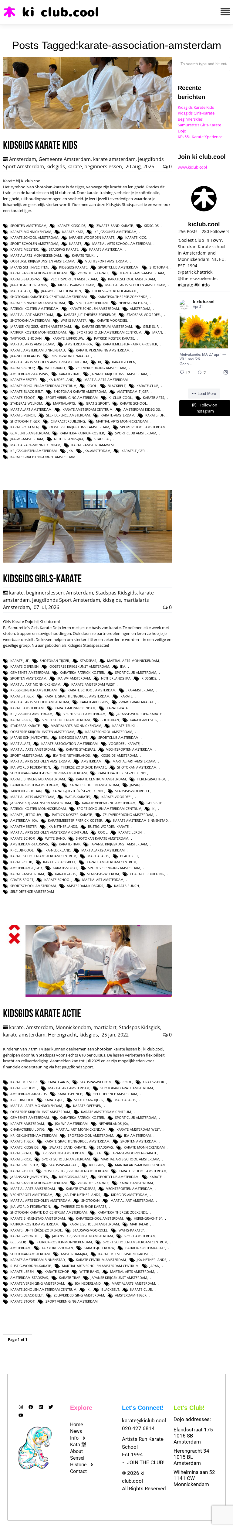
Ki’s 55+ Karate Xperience (200, 136)
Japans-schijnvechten (29, 267)
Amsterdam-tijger (133, 391)
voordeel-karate (93, 273)
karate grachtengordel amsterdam (42, 456)
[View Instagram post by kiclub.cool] (223, 342)
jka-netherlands (25, 356)
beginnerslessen (103, 166)
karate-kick (135, 237)
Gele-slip (150, 326)
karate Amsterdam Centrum (87, 409)
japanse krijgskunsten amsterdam (40, 326)
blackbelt (117, 385)
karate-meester (24, 249)
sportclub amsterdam (118, 267)
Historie (78, 1465)
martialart (20, 291)
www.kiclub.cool (192, 167)
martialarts (64, 403)
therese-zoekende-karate (114, 291)
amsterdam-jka (78, 344)
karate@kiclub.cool (144, 1420)
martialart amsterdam (31, 409)
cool (92, 385)
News (76, 1431)
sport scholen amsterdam (34, 243)
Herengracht (62, 1034)
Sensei (77, 1458)
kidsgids (55, 166)
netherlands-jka (68, 439)
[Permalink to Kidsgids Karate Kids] (87, 127)
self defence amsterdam (68, 415)
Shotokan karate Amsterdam (80, 391)
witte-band (55, 367)
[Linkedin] (41, 1407)
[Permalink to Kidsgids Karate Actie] (87, 996)
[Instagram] (21, 1407)
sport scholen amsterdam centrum (109, 332)
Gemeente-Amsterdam (29, 433)
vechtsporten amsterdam (74, 279)
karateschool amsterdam (131, 279)
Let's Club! (189, 1407)
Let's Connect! (143, 1407)
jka (70, 450)
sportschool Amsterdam (143, 427)
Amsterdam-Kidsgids (141, 409)
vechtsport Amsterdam (106, 261)
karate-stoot (22, 397)
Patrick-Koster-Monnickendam (38, 332)
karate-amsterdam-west (93, 445)
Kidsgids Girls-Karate (196, 113)
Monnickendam (73, 1027)
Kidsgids (151, 225)
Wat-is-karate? (73, 320)
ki (99, 362)
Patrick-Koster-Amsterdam (34, 308)
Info (74, 1438)
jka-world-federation (61, 291)
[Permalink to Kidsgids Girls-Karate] (87, 561)
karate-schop (22, 367)
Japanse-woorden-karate (91, 237)
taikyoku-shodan (26, 338)
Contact (78, 1471)
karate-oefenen (24, 427)
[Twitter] (51, 1407)
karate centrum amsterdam (107, 326)
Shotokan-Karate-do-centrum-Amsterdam (48, 296)
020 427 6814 (138, 1428)
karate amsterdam (114, 159)
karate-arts (153, 397)
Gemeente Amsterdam (65, 159)
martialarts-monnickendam (35, 255)
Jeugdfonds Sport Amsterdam (66, 600)
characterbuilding (68, 421)
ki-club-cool (120, 397)
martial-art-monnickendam (35, 445)
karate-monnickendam (30, 231)
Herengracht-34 (133, 302)
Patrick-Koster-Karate (114, 338)
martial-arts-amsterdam (142, 273)
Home (76, 1424)
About (76, 1451)
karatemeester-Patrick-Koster (130, 344)
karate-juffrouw (67, 338)
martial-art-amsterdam (31, 314)
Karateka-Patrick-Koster (82, 433)
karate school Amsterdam (34, 237)
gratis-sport (97, 403)
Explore (81, 1407)
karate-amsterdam (117, 415)
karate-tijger (133, 450)
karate (74, 166)
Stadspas (102, 439)
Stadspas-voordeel (144, 314)
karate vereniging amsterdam (103, 350)
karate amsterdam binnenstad (37, 350)
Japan (157, 332)
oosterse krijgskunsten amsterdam (42, 261)
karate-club (147, 385)
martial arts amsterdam (32, 344)
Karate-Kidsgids (71, 225)
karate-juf (154, 415)
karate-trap (69, 374)
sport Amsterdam (92, 302)
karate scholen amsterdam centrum (43, 385)
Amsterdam (22, 159)
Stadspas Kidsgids (116, 592)
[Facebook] (31, 1407)
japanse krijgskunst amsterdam (119, 374)
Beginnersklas (190, 119)
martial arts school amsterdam (121, 243)
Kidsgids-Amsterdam (76, 285)
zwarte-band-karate (114, 225)
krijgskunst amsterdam (115, 231)
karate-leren (123, 362)
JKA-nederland (60, 379)
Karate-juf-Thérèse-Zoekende (90, 314)
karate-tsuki (83, 255)
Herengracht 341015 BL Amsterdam (191, 1457)
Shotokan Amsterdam (30, 320)
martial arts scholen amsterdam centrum (48, 362)
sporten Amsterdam (28, 225)
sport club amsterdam (135, 433)
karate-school (133, 403)
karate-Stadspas (25, 279)
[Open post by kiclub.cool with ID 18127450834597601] (204, 330)
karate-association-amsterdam (38, 273)
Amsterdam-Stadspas (29, 374)
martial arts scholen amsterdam (135, 285)
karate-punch (22, 415)
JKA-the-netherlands (28, 285)
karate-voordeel (112, 320)
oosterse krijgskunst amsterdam (79, 427)
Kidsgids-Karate (73, 267)
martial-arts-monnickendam (122, 421)
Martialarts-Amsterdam (106, 379)
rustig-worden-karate (71, 356)
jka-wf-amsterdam (26, 439)
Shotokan (159, 267)
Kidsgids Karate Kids (196, 107)
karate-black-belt (26, 391)
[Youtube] (21, 1415)
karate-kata (72, 231)
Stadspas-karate (63, 249)
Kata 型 (78, 1444)
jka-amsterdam (97, 450)
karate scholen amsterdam (94, 308)
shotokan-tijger (25, 421)
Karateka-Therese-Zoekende (122, 296)
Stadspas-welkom (26, 403)
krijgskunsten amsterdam (33, 450)
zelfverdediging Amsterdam (101, 367)
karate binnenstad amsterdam (37, 302)
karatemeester (23, 379)
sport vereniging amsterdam (72, 397)
